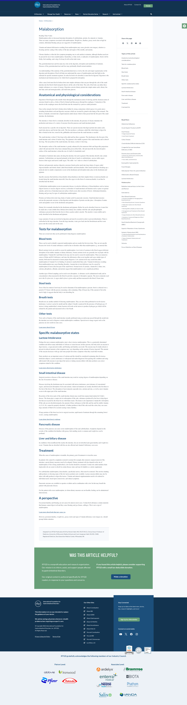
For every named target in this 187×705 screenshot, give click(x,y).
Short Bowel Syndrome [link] (128, 196)
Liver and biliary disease (129, 99)
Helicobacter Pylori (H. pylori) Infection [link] (134, 171)
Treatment (125, 103)
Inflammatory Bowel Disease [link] (130, 174)
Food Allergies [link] (126, 167)
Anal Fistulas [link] (125, 132)
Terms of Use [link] (56, 636)
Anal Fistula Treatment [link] (128, 136)
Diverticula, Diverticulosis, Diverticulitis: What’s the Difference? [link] (132, 156)
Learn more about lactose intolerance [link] (50, 368)
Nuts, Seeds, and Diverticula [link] (130, 159)
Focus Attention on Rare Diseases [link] (132, 247)
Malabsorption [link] (126, 182)
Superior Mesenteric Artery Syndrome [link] (133, 228)
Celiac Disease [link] (126, 139)
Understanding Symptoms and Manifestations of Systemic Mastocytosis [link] (134, 235)
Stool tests (125, 72)
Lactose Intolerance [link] (127, 178)
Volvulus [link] (124, 243)
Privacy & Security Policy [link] (42, 636)
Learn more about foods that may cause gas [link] (52, 512)
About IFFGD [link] (128, 4)
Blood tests (125, 68)
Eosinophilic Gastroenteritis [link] (130, 163)
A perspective (126, 107)
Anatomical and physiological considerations (130, 59)
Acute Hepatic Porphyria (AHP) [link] (131, 128)
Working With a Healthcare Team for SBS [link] (133, 208)
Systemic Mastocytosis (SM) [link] (130, 232)
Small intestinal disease (128, 91)
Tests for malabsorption (129, 64)
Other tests (125, 80)
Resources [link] (67, 14)
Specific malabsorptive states (130, 84)
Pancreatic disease (127, 95)
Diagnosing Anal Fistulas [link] (129, 134)
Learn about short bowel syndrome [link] (49, 419)
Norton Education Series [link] (90, 14)
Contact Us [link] (137, 4)
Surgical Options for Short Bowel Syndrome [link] (134, 215)
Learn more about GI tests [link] (47, 327)
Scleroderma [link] (125, 192)
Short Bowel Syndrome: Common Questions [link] (134, 202)
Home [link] (41, 21)
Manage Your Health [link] (53, 14)
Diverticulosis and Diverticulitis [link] (131, 153)
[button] (151, 14)
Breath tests (125, 76)
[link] (184, 25)
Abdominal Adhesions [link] (128, 124)
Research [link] (105, 14)
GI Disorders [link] (38, 14)
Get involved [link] (116, 14)
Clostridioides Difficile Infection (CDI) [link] (133, 143)
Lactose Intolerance (127, 87)
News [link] (77, 14)
